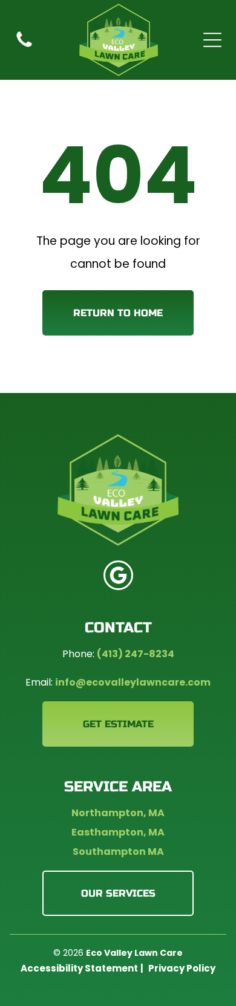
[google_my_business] (118, 576)
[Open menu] (212, 40)
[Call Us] (24, 46)
